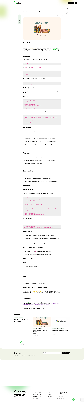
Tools (49, 398)
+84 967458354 (60, 396)
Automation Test (36, 400)
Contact (53, 2)
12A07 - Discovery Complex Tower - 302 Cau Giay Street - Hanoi (62, 393)
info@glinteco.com (60, 398)
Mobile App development (38, 394)
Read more (17, 325)
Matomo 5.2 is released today (60, 330)
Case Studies (61, 2)
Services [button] (41, 2)
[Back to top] (73, 399)
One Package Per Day (54, 49)
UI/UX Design (35, 398)
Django (55, 48)
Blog (47, 2)
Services (49, 394)
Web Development (37, 392)
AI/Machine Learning (37, 396)
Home (27, 2)
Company (33, 2)
